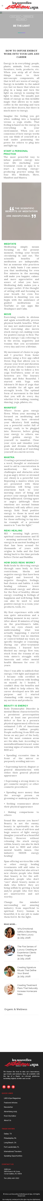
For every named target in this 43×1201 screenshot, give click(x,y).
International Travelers (13, 1151)
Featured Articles (10, 1103)
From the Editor (10, 1116)
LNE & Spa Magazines (12, 1098)
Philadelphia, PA (10, 1138)
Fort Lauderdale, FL (11, 1147)
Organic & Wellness (15, 1009)
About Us (7, 1120)
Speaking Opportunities (13, 1156)
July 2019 (15, 16)
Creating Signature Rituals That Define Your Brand (26, 970)
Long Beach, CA (10, 1142)
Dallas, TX (8, 1134)
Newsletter (8, 1107)
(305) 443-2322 (13, 1178)
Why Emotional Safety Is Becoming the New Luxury (27, 931)
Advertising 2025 (10, 1111)
